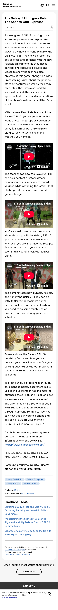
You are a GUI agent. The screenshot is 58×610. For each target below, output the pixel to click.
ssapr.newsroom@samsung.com (17, 554)
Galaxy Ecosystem (35, 479)
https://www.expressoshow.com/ (25, 444)
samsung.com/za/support (15, 550)
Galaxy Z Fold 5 (31, 483)
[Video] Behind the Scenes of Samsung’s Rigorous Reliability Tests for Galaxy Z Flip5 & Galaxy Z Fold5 (28, 522)
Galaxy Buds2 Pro (14, 479)
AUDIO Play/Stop (51, 27)
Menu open (53, 5)
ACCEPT (49, 594)
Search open (48, 5)
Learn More (28, 571)
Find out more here (9, 597)
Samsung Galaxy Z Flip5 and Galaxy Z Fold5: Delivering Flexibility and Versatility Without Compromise (27, 510)
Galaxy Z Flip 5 (13, 483)
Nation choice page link (42, 5)
